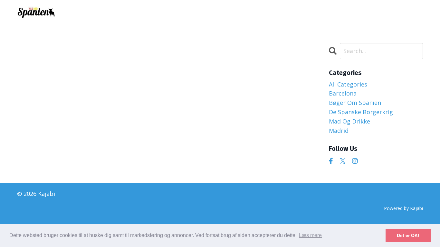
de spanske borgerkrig (361, 112)
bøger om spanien (355, 102)
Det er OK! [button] (408, 235)
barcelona (343, 93)
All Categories (348, 84)
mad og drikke (349, 121)
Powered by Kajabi (403, 208)
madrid (339, 130)
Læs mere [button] (310, 235)
